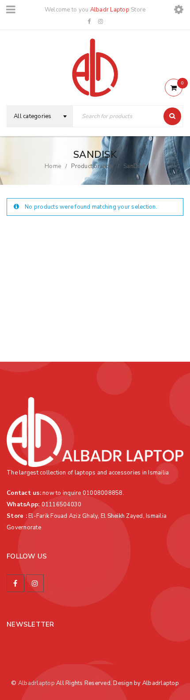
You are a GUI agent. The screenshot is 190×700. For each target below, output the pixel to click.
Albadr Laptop (109, 10)
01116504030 (62, 505)
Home (53, 166)
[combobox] (39, 116)
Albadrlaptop (36, 683)
